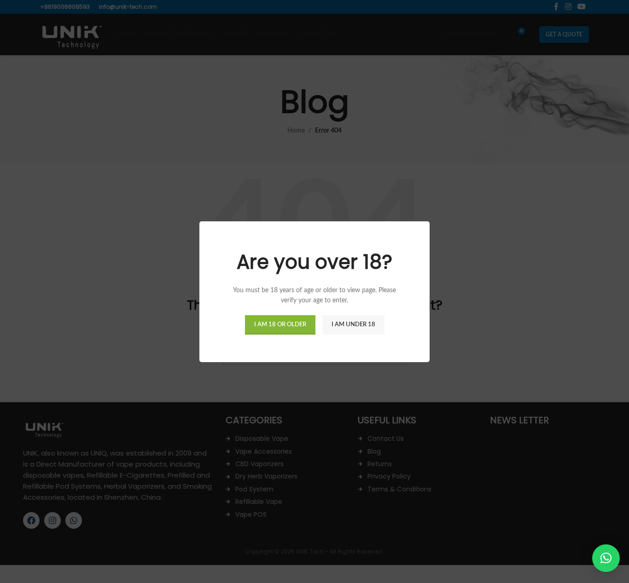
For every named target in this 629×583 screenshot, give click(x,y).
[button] (606, 558)
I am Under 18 (353, 324)
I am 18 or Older (280, 324)
